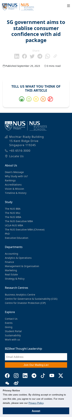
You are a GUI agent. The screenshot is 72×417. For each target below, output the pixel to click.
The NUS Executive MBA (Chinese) (24, 229)
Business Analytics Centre (20, 294)
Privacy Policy (36, 403)
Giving (8, 327)
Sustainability (13, 335)
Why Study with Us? (16, 176)
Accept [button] (36, 410)
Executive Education (16, 237)
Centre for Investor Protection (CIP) (25, 303)
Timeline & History (15, 193)
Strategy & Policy (14, 278)
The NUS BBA (12, 208)
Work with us (12, 339)
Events (9, 323)
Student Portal (13, 331)
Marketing (11, 270)
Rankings (10, 180)
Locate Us (16, 156)
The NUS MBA (13, 217)
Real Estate (11, 274)
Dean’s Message (14, 172)
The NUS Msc (12, 212)
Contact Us (11, 318)
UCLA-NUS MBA (14, 225)
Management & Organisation (22, 266)
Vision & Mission (14, 188)
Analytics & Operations (18, 257)
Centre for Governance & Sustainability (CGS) (31, 298)
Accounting (11, 253)
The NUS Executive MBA (19, 221)
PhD (7, 233)
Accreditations (13, 184)
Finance (9, 262)
